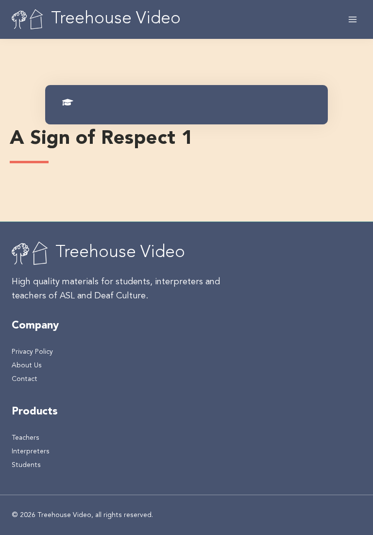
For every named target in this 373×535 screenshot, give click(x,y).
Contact (24, 379)
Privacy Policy (32, 351)
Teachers (25, 437)
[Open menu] (352, 19)
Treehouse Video (120, 252)
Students (26, 465)
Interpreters (31, 451)
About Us (27, 365)
